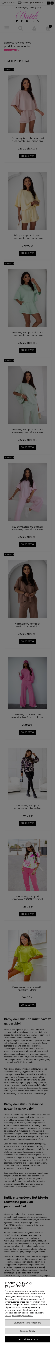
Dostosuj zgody (27, 1331)
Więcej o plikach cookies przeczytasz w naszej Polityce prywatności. (24, 1314)
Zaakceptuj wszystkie (27, 1339)
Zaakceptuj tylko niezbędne (27, 1322)
